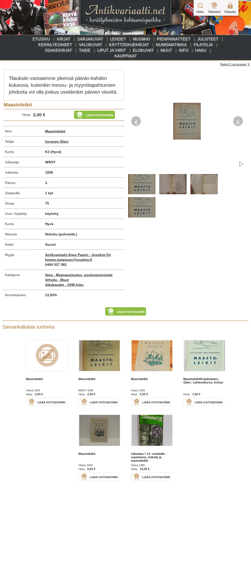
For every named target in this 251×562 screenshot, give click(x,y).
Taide (84, 50)
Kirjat (63, 39)
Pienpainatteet (173, 39)
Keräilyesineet (55, 45)
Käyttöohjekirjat (129, 45)
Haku (200, 50)
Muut (166, 50)
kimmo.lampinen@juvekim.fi (68, 260)
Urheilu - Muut (57, 280)
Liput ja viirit (111, 50)
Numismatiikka (171, 45)
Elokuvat (143, 50)
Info (183, 50)
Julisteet (207, 39)
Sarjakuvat (90, 39)
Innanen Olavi (56, 141)
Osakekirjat (58, 50)
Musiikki (141, 39)
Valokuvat (90, 45)
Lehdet (118, 39)
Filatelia (203, 45)
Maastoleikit (55, 131)
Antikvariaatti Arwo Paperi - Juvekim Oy (78, 255)
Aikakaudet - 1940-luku (64, 285)
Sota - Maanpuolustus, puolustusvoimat (79, 275)
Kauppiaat (125, 56)
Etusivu (41, 39)
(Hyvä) (55, 152)
